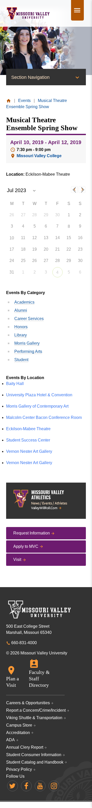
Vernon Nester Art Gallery (29, 451)
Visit (17, 559)
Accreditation (18, 732)
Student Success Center (28, 440)
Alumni (20, 310)
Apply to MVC (25, 546)
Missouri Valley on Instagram (54, 786)
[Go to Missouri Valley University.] (8, 100)
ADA (10, 740)
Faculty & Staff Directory (39, 678)
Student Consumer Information (33, 755)
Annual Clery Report (24, 747)
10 (11, 238)
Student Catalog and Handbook (34, 762)
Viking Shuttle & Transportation (34, 718)
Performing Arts (28, 351)
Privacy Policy (19, 769)
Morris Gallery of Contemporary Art (37, 406)
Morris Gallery (27, 343)
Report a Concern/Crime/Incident (36, 710)
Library (20, 335)
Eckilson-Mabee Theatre (28, 429)
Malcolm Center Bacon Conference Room (44, 417)
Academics (24, 302)
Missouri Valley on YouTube (40, 786)
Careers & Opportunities (28, 703)
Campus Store (19, 725)
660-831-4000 (24, 643)
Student (21, 360)
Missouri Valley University (28, 13)
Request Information (31, 533)
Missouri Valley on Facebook (26, 786)
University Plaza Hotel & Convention (39, 395)
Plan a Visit (12, 682)
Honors (21, 327)
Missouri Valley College (39, 156)
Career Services (29, 318)
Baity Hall (15, 383)
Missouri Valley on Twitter (12, 786)
